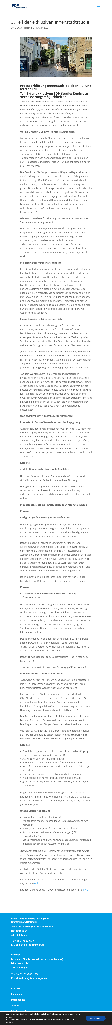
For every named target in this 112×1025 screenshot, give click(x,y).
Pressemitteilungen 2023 (36, 27)
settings (9, 1022)
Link (36, 883)
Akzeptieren (95, 1018)
